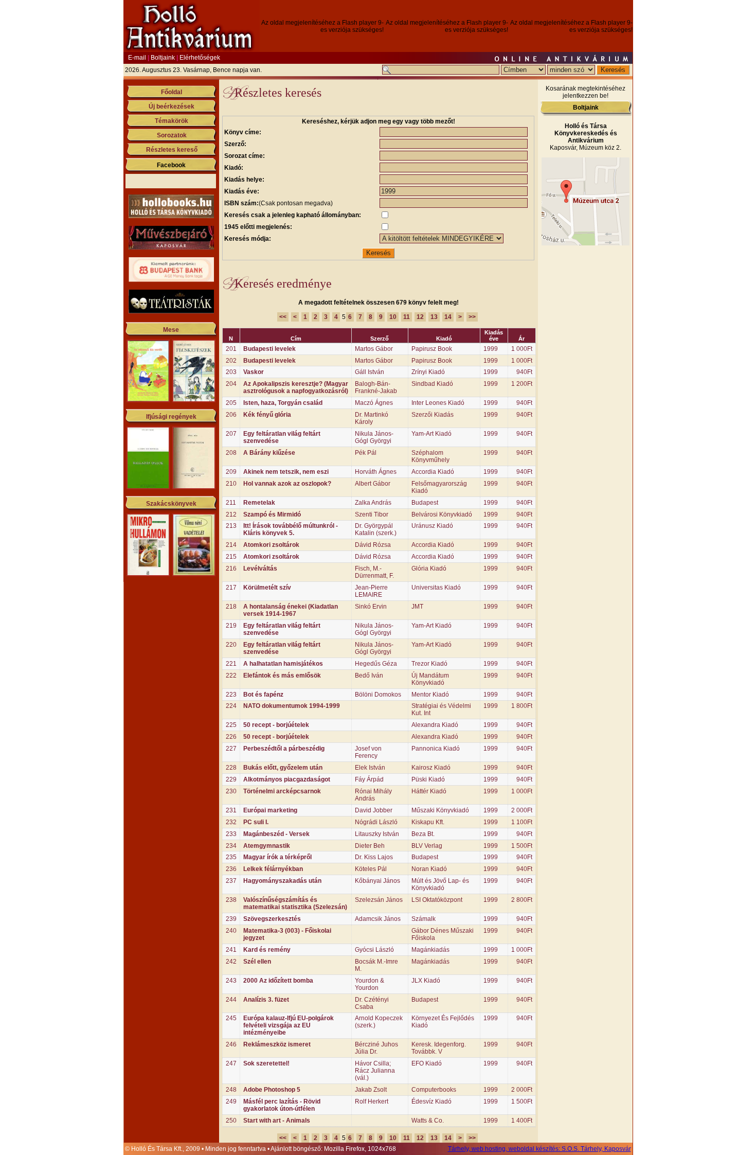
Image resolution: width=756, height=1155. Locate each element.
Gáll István (369, 372)
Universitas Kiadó (436, 587)
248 (231, 1089)
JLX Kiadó (425, 980)
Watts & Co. (427, 1120)
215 (231, 556)
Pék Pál (365, 452)
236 (231, 869)
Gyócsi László (374, 949)
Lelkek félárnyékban (273, 869)
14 (448, 317)
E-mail (137, 57)
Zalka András (373, 502)
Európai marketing (270, 810)
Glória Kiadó (428, 568)
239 (231, 918)
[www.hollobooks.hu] (171, 216)
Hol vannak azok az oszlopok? (287, 483)
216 (231, 568)
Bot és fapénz (263, 694)
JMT (417, 606)
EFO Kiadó (426, 1063)
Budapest (424, 502)
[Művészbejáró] (171, 247)
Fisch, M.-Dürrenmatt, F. (374, 572)
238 (231, 899)
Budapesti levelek (269, 348)
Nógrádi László (376, 822)
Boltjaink (163, 57)
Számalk (423, 918)
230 (231, 791)
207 (231, 433)
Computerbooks (433, 1089)
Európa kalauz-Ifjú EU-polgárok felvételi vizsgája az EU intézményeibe (288, 1025)
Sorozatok (172, 135)
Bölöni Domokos (378, 694)
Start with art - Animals (276, 1120)
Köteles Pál (371, 869)
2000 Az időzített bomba (278, 980)
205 (231, 402)
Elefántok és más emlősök (282, 675)
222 (231, 675)
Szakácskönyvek (171, 503)
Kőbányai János (377, 880)
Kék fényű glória (267, 414)
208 (231, 452)
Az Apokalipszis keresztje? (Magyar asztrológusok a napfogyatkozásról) (295, 387)
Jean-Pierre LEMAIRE (371, 591)
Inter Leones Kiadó (437, 402)
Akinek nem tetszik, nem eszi (286, 471)
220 (231, 644)
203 (231, 372)
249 (231, 1101)
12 (420, 317)
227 (231, 748)
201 (231, 348)
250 (231, 1120)
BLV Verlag (426, 845)
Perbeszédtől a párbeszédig (284, 748)
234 (231, 845)
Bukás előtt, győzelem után (282, 767)
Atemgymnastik (266, 845)
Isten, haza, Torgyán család (282, 402)
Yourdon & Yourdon (369, 984)
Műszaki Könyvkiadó (440, 810)
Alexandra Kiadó (434, 724)
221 (231, 663)
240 (231, 930)
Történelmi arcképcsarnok (282, 791)
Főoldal (171, 92)
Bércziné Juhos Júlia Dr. (376, 1048)
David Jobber (373, 810)
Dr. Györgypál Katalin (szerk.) (376, 529)
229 (231, 779)
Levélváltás (260, 568)
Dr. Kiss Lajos (374, 857)
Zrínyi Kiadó (428, 372)
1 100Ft (521, 822)
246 (231, 1044)
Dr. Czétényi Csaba (372, 1003)
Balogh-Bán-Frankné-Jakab (376, 387)
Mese (171, 329)
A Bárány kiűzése (269, 452)
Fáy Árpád (369, 779)
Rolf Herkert (371, 1101)
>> (472, 317)
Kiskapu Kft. (427, 822)
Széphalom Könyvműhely (430, 456)
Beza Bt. (423, 834)
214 (231, 544)
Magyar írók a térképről (277, 857)
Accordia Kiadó (432, 471)
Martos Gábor (374, 348)
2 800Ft (521, 899)
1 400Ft (521, 1120)
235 (231, 857)
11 (406, 317)
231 (231, 810)
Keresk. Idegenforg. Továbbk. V (438, 1048)
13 (434, 317)
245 (231, 1018)
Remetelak (259, 502)
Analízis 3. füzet (266, 999)
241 (231, 949)
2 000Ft (521, 810)
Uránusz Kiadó (432, 525)
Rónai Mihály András (373, 795)
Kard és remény (267, 949)
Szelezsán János (379, 899)
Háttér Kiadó (428, 791)
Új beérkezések (171, 106)
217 (231, 587)
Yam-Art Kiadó (431, 433)
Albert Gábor (372, 483)
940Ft (524, 372)
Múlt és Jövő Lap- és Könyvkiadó (440, 884)
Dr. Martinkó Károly (371, 418)
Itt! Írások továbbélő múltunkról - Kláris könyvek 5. (290, 529)
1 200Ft (521, 383)
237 (231, 880)
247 (231, 1063)
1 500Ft (521, 845)
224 (231, 705)
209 (231, 471)
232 (231, 822)
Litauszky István (377, 834)
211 (231, 502)
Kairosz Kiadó (431, 767)
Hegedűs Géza (376, 663)
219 (231, 625)
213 (231, 525)
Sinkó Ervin (371, 606)
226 (231, 736)
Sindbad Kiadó (432, 383)
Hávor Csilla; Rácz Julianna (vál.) (375, 1070)
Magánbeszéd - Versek (276, 834)
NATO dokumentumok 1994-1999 (291, 705)
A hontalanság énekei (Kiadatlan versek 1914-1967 (290, 610)
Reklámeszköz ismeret (277, 1044)
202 (231, 360)
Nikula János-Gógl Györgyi (374, 437)
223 (231, 694)
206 (231, 414)
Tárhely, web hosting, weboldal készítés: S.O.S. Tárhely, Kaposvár (539, 1148)
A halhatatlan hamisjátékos (283, 663)
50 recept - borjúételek (276, 724)
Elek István (370, 767)
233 (231, 834)
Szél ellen (257, 961)
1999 (490, 348)
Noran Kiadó (429, 869)
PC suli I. (255, 822)
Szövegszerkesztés (272, 918)
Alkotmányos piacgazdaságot (286, 779)
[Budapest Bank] (171, 279)
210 (231, 483)
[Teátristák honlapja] (171, 311)
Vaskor (253, 372)
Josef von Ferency (368, 752)
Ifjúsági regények (171, 416)
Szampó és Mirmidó (272, 514)
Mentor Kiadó (430, 694)
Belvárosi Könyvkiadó (441, 514)
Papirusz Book (431, 348)
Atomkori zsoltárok (271, 544)
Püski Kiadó (428, 779)
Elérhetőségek (199, 57)
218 (231, 606)
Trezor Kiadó (429, 663)
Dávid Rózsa (373, 544)
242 (231, 961)
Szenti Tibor (371, 514)
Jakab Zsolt (371, 1089)
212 (231, 514)
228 (231, 767)
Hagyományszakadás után (282, 880)
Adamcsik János (378, 918)
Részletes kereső (171, 149)
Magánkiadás (430, 949)
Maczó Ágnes (374, 402)
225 (231, 724)
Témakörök (171, 121)
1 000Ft (521, 348)
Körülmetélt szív (267, 587)
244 (231, 999)
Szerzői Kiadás (432, 414)
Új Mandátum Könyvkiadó (430, 679)
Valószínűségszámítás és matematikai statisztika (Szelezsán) (295, 903)
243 (231, 980)
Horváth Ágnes (376, 471)
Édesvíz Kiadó (431, 1101)
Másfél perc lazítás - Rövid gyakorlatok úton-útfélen (281, 1105)
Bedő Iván (369, 675)
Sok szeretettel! (266, 1063)
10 (393, 317)
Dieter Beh (370, 845)
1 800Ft (521, 705)
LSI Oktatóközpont (436, 899)
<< (282, 317)
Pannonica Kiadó (435, 748)
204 (231, 383)
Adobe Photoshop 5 (271, 1089)
